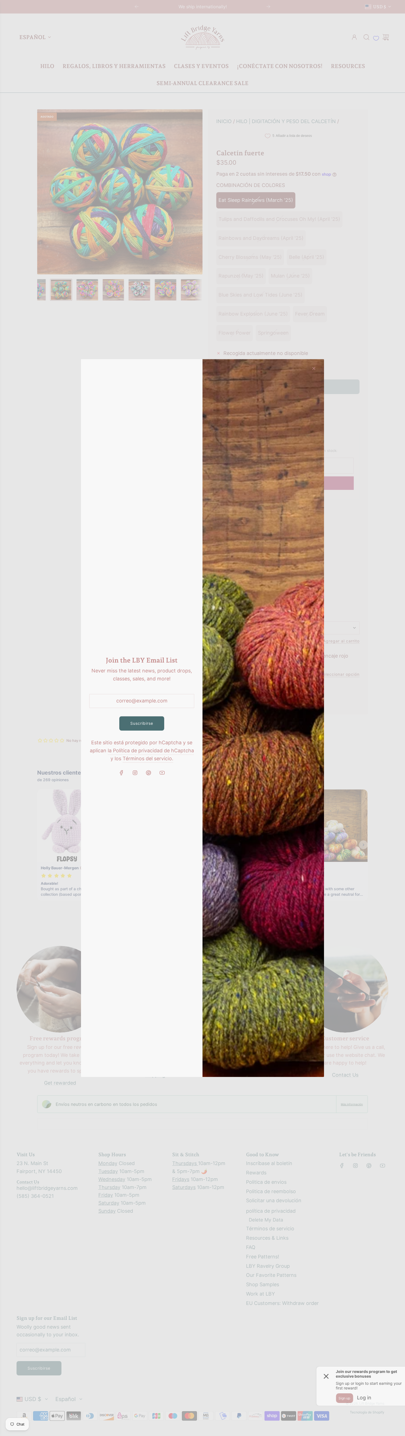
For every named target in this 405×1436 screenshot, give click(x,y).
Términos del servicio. (148, 758)
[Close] (314, 368)
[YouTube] (162, 773)
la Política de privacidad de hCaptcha (151, 750)
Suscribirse (141, 723)
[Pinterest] (148, 773)
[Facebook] (121, 773)
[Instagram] (135, 773)
